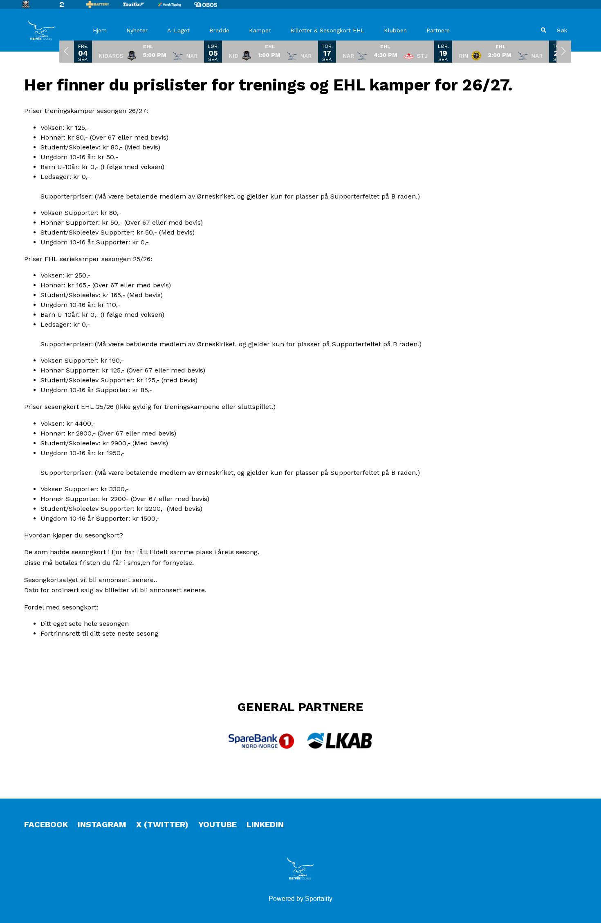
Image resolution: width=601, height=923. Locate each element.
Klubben (395, 30)
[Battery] (104, 4)
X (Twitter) (162, 824)
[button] (148, 51)
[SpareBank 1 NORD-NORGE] (261, 741)
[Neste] (563, 51)
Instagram (102, 824)
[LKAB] (339, 740)
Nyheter (137, 30)
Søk (562, 30)
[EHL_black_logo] (32, 4)
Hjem (100, 30)
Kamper (260, 30)
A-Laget (178, 30)
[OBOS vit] (212, 4)
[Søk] (544, 30)
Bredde (219, 30)
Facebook (46, 824)
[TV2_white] (68, 4)
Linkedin (265, 824)
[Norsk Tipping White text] (176, 4)
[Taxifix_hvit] (140, 4)
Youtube (217, 824)
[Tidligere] (66, 51)
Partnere (438, 30)
